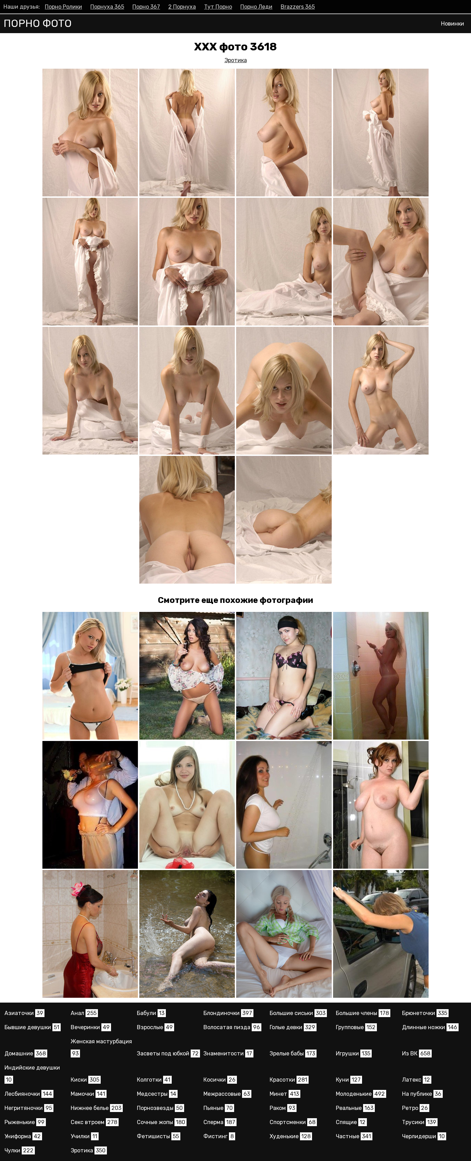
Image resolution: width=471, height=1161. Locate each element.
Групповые (355, 1027)
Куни (348, 1079)
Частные (353, 1136)
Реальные (354, 1108)
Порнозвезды (160, 1108)
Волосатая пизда (231, 1027)
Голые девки (292, 1027)
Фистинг (218, 1136)
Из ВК (416, 1053)
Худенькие (290, 1136)
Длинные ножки (429, 1027)
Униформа (22, 1136)
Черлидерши (423, 1136)
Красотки (288, 1079)
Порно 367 (146, 6)
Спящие (350, 1122)
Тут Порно (218, 6)
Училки (84, 1136)
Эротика (235, 60)
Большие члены (362, 1013)
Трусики (419, 1122)
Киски (85, 1079)
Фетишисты (158, 1136)
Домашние (25, 1053)
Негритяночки (28, 1108)
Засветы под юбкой (168, 1053)
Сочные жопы (161, 1122)
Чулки (18, 1150)
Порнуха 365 (107, 6)
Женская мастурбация (101, 1047)
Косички (219, 1079)
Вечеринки (90, 1027)
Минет (284, 1094)
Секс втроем (94, 1122)
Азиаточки (23, 1013)
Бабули (150, 1013)
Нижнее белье (96, 1108)
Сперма (219, 1122)
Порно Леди (256, 6)
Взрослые (155, 1027)
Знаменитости (227, 1053)
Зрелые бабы (292, 1053)
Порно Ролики (63, 6)
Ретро (415, 1108)
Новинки (452, 23)
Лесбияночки (28, 1094)
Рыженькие (24, 1122)
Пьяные (218, 1108)
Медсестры (156, 1094)
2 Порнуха (182, 6)
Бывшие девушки (31, 1027)
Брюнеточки (424, 1013)
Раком (282, 1108)
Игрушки (353, 1053)
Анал (84, 1013)
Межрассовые (226, 1094)
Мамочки (88, 1094)
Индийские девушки (32, 1073)
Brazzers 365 (298, 6)
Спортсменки (292, 1122)
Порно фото (37, 23)
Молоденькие (360, 1094)
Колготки (153, 1079)
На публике (421, 1094)
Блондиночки (227, 1013)
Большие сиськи (297, 1013)
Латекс (416, 1079)
